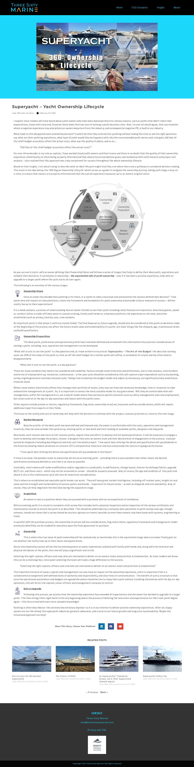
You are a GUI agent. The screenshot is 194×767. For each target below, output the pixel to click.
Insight (161, 7)
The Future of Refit (66, 676)
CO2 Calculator (140, 7)
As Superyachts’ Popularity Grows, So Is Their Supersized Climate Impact (115, 679)
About (177, 7)
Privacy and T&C (97, 729)
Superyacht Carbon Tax (155, 676)
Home (119, 7)
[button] (102, 626)
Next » (104, 692)
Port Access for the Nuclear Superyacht (26, 677)
